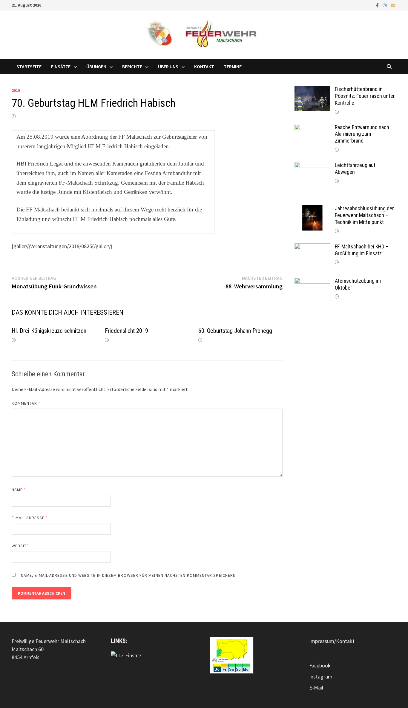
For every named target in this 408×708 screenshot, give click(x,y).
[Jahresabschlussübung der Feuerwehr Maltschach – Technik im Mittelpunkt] (312, 209)
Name (19, 489)
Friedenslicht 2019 (126, 330)
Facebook (320, 665)
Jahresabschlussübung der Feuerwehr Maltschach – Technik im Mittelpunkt (364, 215)
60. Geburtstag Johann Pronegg (235, 330)
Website (20, 545)
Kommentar (26, 403)
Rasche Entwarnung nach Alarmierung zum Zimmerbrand (362, 134)
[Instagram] (385, 4)
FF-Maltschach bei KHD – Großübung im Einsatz (361, 249)
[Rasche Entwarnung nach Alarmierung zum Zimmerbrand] (312, 128)
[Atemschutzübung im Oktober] (312, 281)
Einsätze (60, 66)
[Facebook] (378, 4)
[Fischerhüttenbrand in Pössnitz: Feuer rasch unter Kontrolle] (312, 89)
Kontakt (204, 66)
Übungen (96, 66)
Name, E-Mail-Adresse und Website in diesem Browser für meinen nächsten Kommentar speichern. (129, 575)
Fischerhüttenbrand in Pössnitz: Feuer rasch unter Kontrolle (365, 96)
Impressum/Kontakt (332, 641)
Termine (233, 66)
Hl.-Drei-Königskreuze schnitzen (49, 330)
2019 (16, 90)
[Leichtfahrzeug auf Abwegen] (312, 166)
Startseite (29, 66)
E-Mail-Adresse (30, 517)
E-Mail (316, 687)
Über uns (168, 66)
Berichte (132, 66)
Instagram (320, 676)
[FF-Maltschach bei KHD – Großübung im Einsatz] (312, 247)
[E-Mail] (392, 4)
